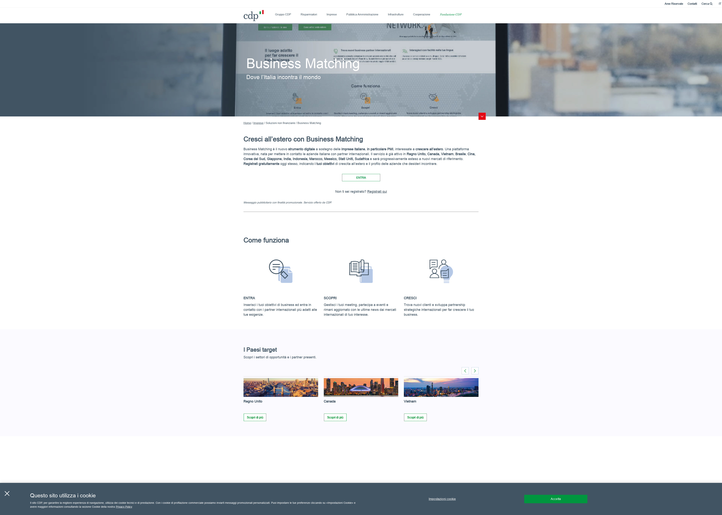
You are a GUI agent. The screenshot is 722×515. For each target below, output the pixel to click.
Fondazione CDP (450, 14)
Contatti (692, 3)
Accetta (556, 499)
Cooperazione (421, 14)
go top (482, 116)
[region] (361, 499)
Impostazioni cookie (442, 499)
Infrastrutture (395, 14)
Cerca (706, 3)
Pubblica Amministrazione (362, 14)
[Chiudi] (7, 493)
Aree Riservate (674, 3)
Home (247, 123)
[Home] (245, 14)
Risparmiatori (309, 14)
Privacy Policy (124, 506)
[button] (475, 370)
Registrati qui (377, 191)
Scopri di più (255, 417)
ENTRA (361, 177)
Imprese (332, 14)
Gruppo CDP (283, 14)
